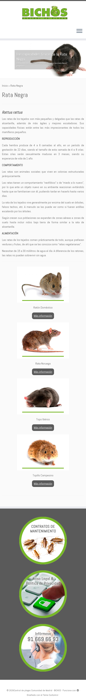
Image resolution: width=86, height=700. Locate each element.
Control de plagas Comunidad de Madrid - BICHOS (37, 690)
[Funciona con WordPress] (77, 689)
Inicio (5, 85)
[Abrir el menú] (79, 31)
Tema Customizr (50, 695)
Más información (43, 315)
